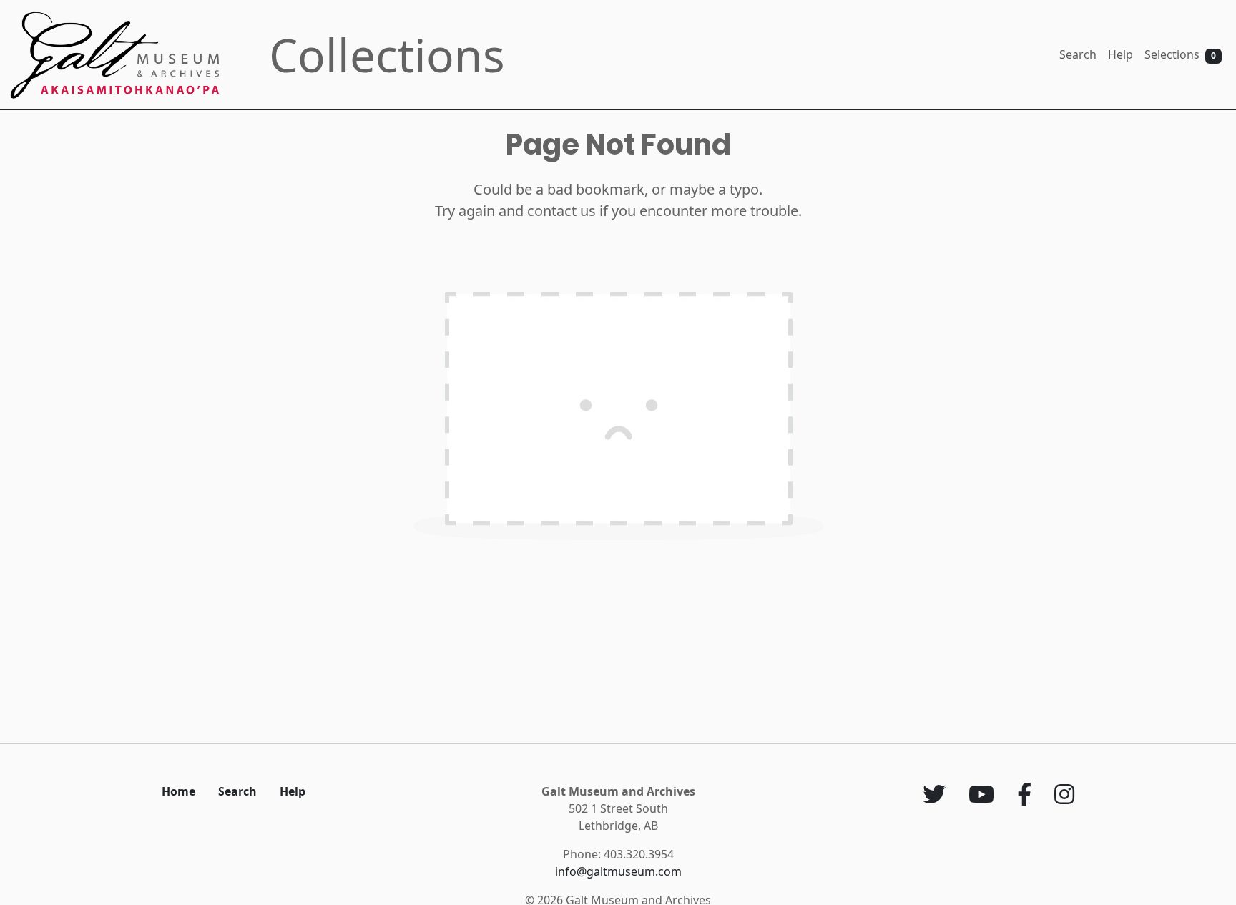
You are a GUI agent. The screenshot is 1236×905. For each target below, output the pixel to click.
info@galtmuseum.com (618, 871)
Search (1078, 54)
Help (1120, 54)
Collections (387, 55)
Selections (1180, 54)
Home (178, 791)
